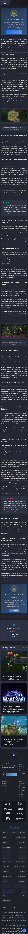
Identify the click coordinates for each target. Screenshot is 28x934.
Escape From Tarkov (20, 886)
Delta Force (22, 871)
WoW (4, 837)
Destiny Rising (6, 847)
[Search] (23, 2)
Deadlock (5, 842)
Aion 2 (23, 891)
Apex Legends (21, 876)
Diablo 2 (23, 895)
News (5, 783)
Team (22, 766)
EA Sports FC (6, 886)
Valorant (13, 832)
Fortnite (5, 881)
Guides (5, 786)
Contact (23, 773)
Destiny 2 (5, 832)
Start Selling (21, 769)
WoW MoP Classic (20, 837)
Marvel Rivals (6, 852)
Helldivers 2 (22, 881)
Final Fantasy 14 (7, 876)
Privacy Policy (22, 795)
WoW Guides (14, 610)
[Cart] (26, 2)
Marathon (22, 847)
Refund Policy (22, 791)
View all (24, 647)
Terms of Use (22, 784)
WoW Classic (22, 832)
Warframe (5, 895)
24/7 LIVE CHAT (11, 774)
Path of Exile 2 (21, 842)
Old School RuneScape (19, 866)
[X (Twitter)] (3, 774)
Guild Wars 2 (6, 866)
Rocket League (6, 900)
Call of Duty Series (20, 861)
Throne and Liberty (7, 891)
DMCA (23, 787)
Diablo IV (5, 857)
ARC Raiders (22, 852)
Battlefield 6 (22, 857)
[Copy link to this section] (8, 76)
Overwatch (5, 871)
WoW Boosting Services (14, 32)
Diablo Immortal (6, 861)
